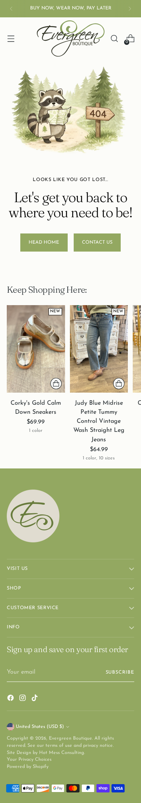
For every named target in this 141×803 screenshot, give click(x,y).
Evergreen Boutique (70, 738)
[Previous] (11, 8)
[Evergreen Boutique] (71, 38)
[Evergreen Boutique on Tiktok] (35, 699)
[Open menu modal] (10, 38)
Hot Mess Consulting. (62, 753)
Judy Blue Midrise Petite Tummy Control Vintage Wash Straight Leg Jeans (98, 421)
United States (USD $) (40, 727)
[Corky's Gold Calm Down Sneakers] (36, 349)
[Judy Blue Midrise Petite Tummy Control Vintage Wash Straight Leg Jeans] (99, 349)
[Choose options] (56, 384)
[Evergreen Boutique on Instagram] (23, 699)
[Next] (129, 8)
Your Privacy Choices (29, 759)
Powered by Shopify (28, 767)
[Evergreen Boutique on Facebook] (11, 699)
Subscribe (120, 672)
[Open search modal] (114, 38)
